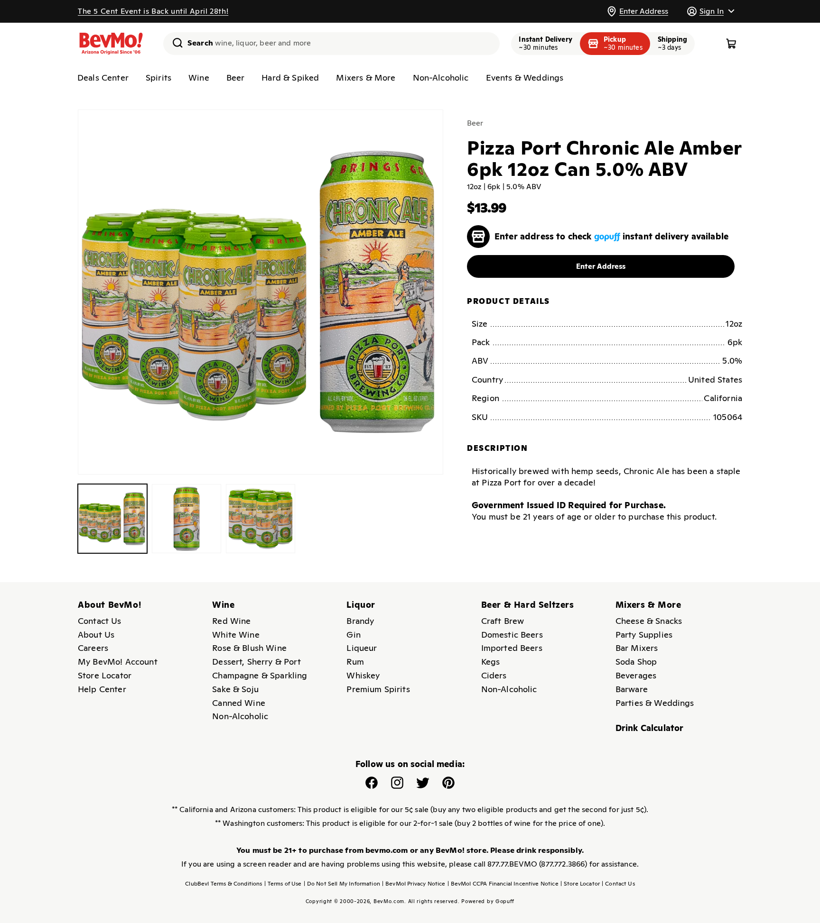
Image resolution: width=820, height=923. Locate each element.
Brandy (360, 620)
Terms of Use (283, 883)
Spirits (158, 77)
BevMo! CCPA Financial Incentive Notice (503, 883)
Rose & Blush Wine (249, 647)
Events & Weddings (525, 77)
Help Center (102, 689)
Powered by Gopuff (487, 901)
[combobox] (331, 44)
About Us (96, 634)
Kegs (490, 661)
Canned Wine (238, 702)
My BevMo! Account (118, 661)
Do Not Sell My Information (342, 883)
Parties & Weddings (654, 702)
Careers (93, 647)
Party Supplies (643, 634)
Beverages (635, 675)
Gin (353, 634)
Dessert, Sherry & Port (256, 661)
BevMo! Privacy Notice (414, 883)
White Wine (236, 634)
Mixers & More (365, 77)
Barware (631, 689)
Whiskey (363, 675)
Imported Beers (511, 647)
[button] (710, 11)
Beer (235, 77)
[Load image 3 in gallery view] (260, 518)
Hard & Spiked (290, 77)
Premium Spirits (378, 689)
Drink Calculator (649, 727)
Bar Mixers (636, 647)
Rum (354, 661)
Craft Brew (502, 620)
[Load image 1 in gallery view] (112, 518)
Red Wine (231, 620)
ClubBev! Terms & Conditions (223, 883)
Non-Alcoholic (441, 77)
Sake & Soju (235, 689)
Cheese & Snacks (648, 620)
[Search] (174, 42)
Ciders (494, 675)
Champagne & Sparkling (259, 675)
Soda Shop (636, 661)
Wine (198, 77)
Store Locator (104, 675)
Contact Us (99, 620)
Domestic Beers (512, 634)
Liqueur (361, 647)
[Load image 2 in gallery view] (186, 518)
